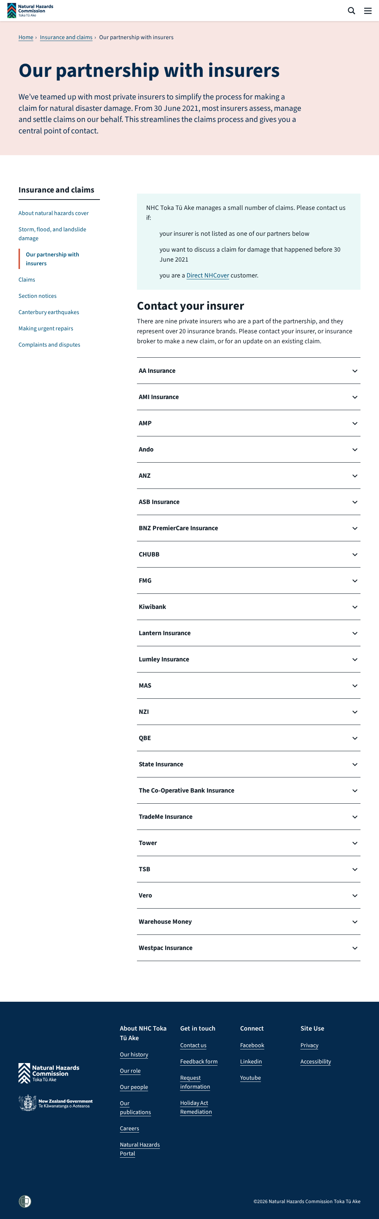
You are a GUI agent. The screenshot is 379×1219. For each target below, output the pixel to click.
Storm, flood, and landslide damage (52, 233)
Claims (27, 279)
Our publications (135, 1107)
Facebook (252, 1045)
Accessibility (316, 1061)
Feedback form (199, 1061)
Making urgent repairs (46, 328)
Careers (129, 1128)
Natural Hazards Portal (140, 1149)
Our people (134, 1087)
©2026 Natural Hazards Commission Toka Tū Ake (307, 1201)
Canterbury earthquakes (49, 312)
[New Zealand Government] (56, 1108)
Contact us (193, 1045)
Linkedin (251, 1061)
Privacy (309, 1045)
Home (26, 37)
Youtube (250, 1078)
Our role (130, 1071)
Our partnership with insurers (52, 259)
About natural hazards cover (54, 213)
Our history (134, 1054)
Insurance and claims (66, 37)
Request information (195, 1082)
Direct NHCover (208, 275)
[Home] (30, 10)
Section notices (38, 296)
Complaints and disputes (49, 344)
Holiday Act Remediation (196, 1107)
